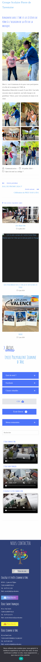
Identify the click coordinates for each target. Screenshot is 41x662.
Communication (11, 168)
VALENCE (21, 334)
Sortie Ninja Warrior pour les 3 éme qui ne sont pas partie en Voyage (20, 286)
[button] (20, 375)
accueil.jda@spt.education (12, 591)
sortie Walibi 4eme (20, 226)
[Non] (38, 654)
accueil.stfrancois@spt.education (13, 617)
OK (21, 658)
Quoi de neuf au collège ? (14, 171)
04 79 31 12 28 (8, 588)
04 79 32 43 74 (8, 615)
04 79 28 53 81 (8, 641)
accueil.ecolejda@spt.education (13, 644)
